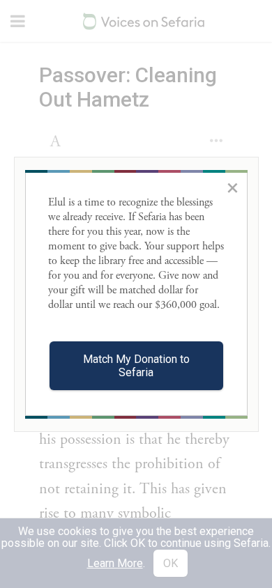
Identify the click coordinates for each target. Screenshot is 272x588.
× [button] (233, 187)
